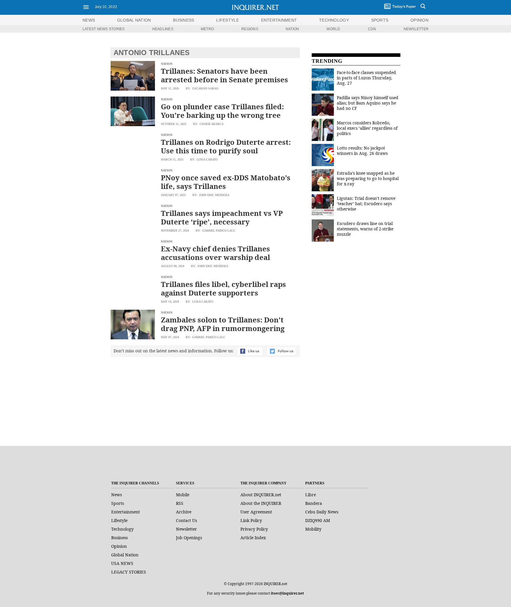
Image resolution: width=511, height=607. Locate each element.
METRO (207, 29)
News (89, 20)
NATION (292, 29)
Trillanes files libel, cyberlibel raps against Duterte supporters (223, 288)
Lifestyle (119, 520)
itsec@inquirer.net (287, 593)
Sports (117, 503)
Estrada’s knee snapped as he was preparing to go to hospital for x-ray (368, 178)
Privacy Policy (254, 529)
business (183, 20)
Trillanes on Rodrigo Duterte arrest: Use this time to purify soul (226, 146)
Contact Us (186, 520)
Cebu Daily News (321, 512)
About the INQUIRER (260, 503)
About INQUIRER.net (260, 494)
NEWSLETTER (416, 29)
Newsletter (186, 529)
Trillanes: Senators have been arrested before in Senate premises (224, 75)
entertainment (279, 20)
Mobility (313, 529)
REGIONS (249, 29)
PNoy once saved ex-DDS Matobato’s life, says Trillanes (225, 182)
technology (334, 20)
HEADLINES (162, 29)
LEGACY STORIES (128, 572)
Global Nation (124, 555)
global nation (134, 20)
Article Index (253, 537)
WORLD (333, 29)
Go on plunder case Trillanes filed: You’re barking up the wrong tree (222, 111)
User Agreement (256, 512)
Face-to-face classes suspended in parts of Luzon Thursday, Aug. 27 (366, 78)
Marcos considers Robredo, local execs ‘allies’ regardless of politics (367, 128)
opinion (419, 20)
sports (380, 20)
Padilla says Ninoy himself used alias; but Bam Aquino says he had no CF (367, 103)
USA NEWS (122, 563)
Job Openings (189, 537)
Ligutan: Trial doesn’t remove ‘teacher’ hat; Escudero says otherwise (366, 203)
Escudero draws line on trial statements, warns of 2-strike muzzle (365, 229)
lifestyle (227, 20)
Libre (310, 494)
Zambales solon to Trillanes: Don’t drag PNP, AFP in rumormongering (222, 324)
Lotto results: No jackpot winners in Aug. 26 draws (362, 150)
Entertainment (125, 512)
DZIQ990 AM (317, 520)
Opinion (119, 546)
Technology (122, 529)
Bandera (313, 503)
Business (119, 537)
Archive (183, 512)
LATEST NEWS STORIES (104, 29)
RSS (179, 503)
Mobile (182, 494)
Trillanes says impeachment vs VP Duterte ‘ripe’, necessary (222, 217)
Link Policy (251, 520)
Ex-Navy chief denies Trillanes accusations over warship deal (215, 253)
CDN (372, 29)
